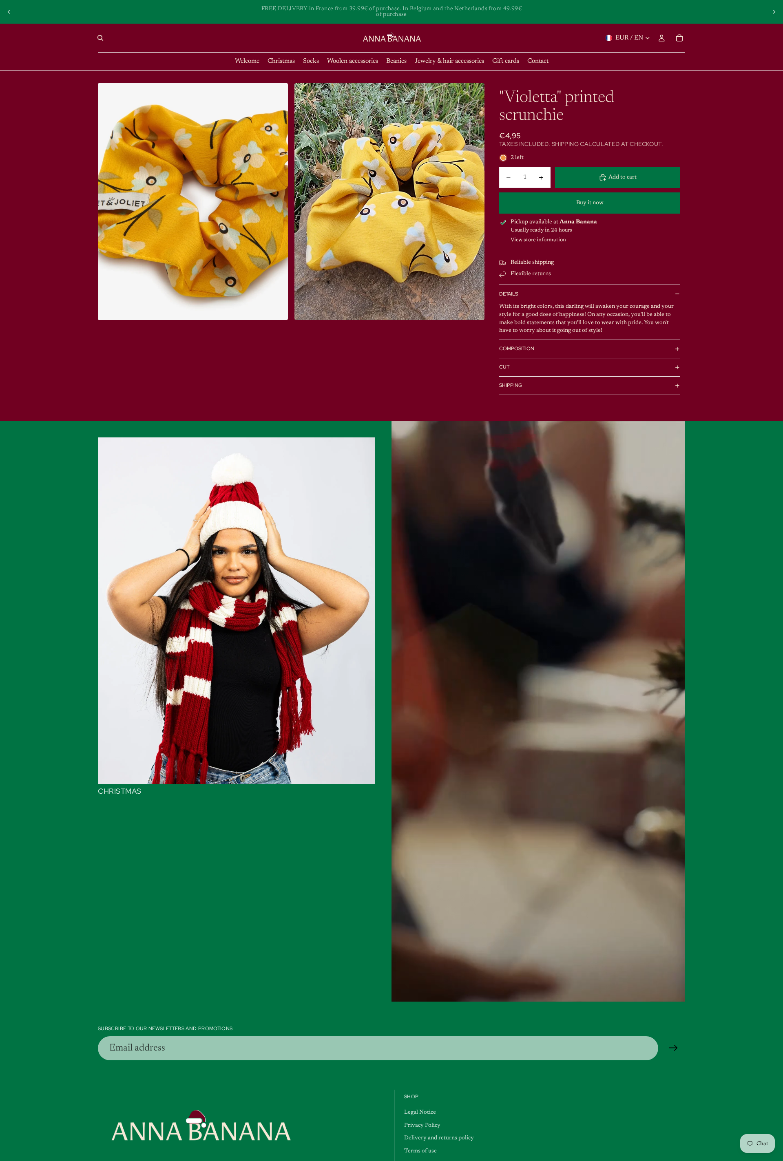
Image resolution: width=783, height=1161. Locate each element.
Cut (504, 367)
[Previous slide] (9, 12)
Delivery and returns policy (439, 1138)
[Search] (100, 38)
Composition (516, 348)
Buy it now (590, 203)
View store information (538, 240)
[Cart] (679, 38)
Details (508, 294)
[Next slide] (774, 12)
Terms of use (420, 1151)
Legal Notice (420, 1112)
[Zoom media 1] (193, 201)
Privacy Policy (422, 1125)
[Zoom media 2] (389, 201)
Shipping (510, 385)
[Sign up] (673, 1048)
